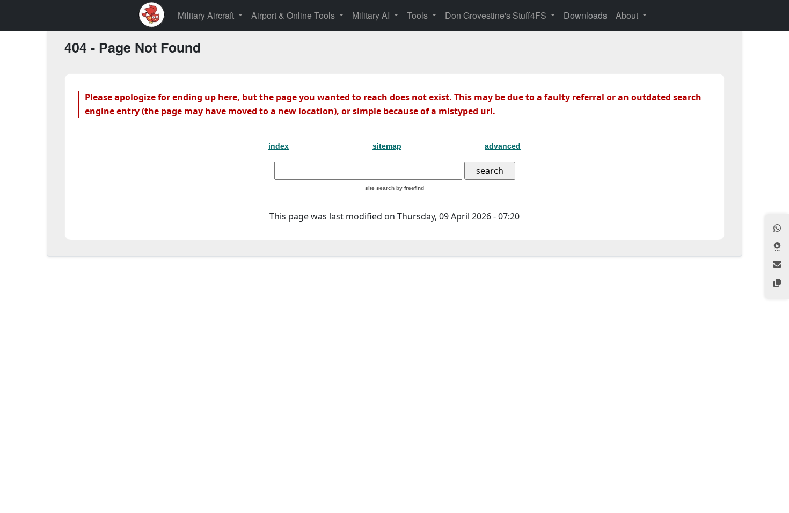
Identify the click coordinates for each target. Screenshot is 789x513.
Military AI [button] (372, 15)
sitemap (386, 146)
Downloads (585, 15)
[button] (777, 229)
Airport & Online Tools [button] (294, 15)
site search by (394, 188)
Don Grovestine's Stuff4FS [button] (497, 15)
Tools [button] (418, 15)
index (278, 146)
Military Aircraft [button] (207, 15)
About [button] (628, 15)
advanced (503, 146)
